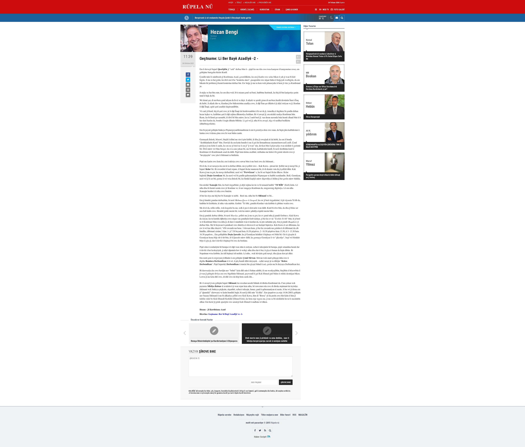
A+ (298, 56)
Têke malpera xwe (269, 415)
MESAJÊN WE (250, 3)
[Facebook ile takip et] (254, 430)
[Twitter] (188, 79)
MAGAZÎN (302, 415)
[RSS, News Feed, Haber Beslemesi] (265, 430)
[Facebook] (188, 74)
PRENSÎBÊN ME (265, 3)
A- (298, 61)
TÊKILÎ (239, 3)
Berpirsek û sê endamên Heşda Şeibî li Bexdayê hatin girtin (223, 17)
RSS (294, 415)
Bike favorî (285, 415)
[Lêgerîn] (342, 17)
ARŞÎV (230, 3)
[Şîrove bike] (188, 95)
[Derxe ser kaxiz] (188, 90)
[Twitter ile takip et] (259, 430)
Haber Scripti (260, 437)
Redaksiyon (239, 415)
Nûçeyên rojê (252, 415)
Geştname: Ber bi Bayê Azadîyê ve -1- (225, 314)
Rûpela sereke (224, 415)
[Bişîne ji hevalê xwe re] (188, 85)
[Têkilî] (336, 17)
